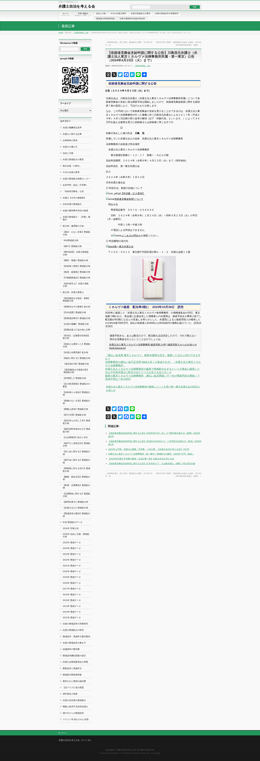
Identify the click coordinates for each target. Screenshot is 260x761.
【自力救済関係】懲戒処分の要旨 (76, 385)
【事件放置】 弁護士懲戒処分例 (76, 253)
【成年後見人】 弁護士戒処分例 (76, 284)
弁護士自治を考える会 (77, 6)
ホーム (64, 733)
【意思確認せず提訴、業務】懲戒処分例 (76, 299)
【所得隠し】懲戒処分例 (74, 378)
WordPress (115, 753)
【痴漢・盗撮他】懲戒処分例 (76, 272)
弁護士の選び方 (70, 147)
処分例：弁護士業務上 (73, 292)
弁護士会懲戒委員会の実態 (75, 662)
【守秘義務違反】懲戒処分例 (76, 277)
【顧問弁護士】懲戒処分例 (75, 502)
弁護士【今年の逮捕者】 (74, 198)
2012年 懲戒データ (72, 617)
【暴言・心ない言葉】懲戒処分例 (76, 233)
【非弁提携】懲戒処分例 (74, 312)
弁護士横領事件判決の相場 (75, 210)
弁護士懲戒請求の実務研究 (75, 623)
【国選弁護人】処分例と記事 (76, 329)
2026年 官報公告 (71, 528)
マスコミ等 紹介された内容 (76, 719)
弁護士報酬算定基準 (72, 127)
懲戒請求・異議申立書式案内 (76, 636)
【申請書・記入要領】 (133, 193)
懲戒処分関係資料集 (72, 674)
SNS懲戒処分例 (70, 240)
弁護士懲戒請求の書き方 (74, 643)
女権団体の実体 (70, 140)
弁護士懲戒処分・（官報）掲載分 (76, 218)
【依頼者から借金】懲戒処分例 (76, 393)
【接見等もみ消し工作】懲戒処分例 (76, 421)
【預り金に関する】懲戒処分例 (76, 452)
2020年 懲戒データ (72, 571)
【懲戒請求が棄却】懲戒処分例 (76, 514)
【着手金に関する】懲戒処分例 (76, 461)
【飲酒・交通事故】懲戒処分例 (76, 486)
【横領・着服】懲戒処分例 (75, 260)
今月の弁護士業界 (71, 172)
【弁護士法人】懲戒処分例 (75, 508)
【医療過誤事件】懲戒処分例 (76, 318)
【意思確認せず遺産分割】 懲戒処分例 (76, 370)
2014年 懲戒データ (72, 606)
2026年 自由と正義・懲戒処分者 (76, 535)
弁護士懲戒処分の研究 (73, 630)
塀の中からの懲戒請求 (73, 713)
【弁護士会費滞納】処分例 (75, 352)
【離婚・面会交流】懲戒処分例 (76, 478)
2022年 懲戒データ (72, 560)
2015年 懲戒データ (72, 600)
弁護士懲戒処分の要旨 (73, 159)
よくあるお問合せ (131, 235)
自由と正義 (68, 153)
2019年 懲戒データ (72, 577)
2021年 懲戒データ (72, 565)
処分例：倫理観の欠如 (73, 226)
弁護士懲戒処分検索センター (76, 178)
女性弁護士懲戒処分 (72, 204)
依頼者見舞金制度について (128, 199)
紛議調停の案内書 (71, 649)
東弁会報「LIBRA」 (72, 166)
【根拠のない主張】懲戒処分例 (76, 401)
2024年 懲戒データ (72, 548)
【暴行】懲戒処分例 (72, 246)
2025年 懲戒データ (72, 542)
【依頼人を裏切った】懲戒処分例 (76, 345)
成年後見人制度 (70, 694)
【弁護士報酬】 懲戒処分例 (76, 324)
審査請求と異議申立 (72, 668)
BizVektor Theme (130, 753)
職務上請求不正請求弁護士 (75, 706)
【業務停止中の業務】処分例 (76, 306)
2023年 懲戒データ (72, 554)
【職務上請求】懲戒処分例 (75, 409)
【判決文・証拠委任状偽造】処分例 (76, 336)
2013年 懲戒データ (72, 612)
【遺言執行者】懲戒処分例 (76, 364)
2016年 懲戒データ (72, 594)
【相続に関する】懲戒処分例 (76, 358)
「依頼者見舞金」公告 (80, 32)
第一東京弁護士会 (123, 246)
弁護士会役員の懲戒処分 (74, 700)
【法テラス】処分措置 (73, 687)
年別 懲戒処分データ (72, 522)
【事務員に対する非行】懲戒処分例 (76, 469)
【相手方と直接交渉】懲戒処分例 (76, 444)
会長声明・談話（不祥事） (75, 185)
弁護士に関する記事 (72, 134)
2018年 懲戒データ (72, 583)
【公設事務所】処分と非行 (75, 437)
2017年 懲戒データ (72, 588)
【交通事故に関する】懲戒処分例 (76, 494)
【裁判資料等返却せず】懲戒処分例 (76, 430)
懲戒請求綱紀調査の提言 (74, 655)
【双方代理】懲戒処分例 (74, 415)
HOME (61, 32)
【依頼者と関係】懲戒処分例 (76, 266)
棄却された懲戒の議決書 (74, 681)
